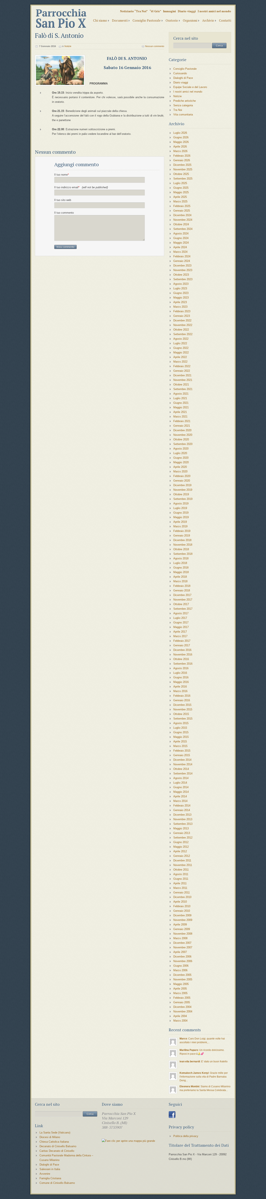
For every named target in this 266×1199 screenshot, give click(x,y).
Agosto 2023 (180, 283)
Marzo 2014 (180, 801)
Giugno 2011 (180, 878)
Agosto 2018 (180, 558)
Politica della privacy (185, 1136)
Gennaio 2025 (181, 210)
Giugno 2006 (180, 965)
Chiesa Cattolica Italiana (54, 1141)
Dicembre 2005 (182, 974)
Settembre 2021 (182, 389)
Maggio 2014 (181, 791)
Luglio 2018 (180, 563)
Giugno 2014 (180, 787)
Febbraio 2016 (181, 695)
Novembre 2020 (182, 434)
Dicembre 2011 (182, 860)
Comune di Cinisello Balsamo (57, 1182)
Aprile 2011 (180, 883)
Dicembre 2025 (182, 164)
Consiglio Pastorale (147, 20)
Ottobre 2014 (181, 768)
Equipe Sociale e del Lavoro (190, 87)
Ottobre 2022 (181, 329)
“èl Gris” (155, 11)
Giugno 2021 (180, 402)
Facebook (172, 1114)
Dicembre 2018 (182, 540)
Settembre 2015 (182, 718)
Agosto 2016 (180, 668)
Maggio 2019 (181, 517)
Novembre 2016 (182, 654)
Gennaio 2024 (181, 261)
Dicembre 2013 (182, 814)
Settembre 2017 (182, 608)
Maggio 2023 (181, 297)
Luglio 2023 (180, 288)
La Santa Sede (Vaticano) (54, 1132)
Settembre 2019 (182, 498)
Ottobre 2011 (181, 869)
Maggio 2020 (181, 462)
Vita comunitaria (183, 114)
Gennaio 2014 (181, 810)
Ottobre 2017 (181, 604)
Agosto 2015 (180, 723)
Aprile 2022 (180, 357)
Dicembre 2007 (182, 942)
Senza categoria (183, 105)
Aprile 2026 (180, 146)
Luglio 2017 (180, 617)
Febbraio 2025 (181, 206)
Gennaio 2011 (181, 892)
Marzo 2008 (180, 938)
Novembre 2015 (182, 709)
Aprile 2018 (180, 576)
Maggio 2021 (181, 407)
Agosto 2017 (180, 613)
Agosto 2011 (180, 874)
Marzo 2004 (180, 1020)
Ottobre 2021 (181, 384)
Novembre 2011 (182, 865)
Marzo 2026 (180, 151)
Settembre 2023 (182, 279)
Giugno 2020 (180, 457)
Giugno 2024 (180, 238)
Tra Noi (177, 109)
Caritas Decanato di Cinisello (56, 1150)
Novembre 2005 (182, 979)
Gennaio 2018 (181, 590)
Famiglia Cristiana (50, 1178)
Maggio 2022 (181, 352)
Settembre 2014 (182, 773)
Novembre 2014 (182, 764)
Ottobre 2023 (181, 274)
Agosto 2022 (180, 338)
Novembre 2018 (182, 544)
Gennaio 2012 (181, 855)
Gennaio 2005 (181, 1002)
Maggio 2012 (181, 846)
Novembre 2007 (182, 947)
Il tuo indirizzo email (81, 187)
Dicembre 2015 (182, 704)
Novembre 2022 (182, 325)
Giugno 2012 (180, 842)
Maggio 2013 (181, 828)
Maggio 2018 (181, 572)
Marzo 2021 (180, 416)
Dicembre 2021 (182, 375)
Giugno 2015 (180, 732)
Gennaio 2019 (181, 535)
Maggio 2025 (181, 192)
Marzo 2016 (180, 691)
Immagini (169, 11)
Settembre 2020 (182, 444)
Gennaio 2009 (181, 929)
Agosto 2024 (180, 233)
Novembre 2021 (182, 380)
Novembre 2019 (182, 489)
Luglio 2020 (180, 453)
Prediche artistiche (184, 100)
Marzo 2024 (180, 251)
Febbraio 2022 (181, 366)
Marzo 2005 (180, 993)
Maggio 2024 (181, 242)
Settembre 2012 (182, 837)
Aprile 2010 (180, 901)
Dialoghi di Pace (183, 77)
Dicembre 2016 (182, 650)
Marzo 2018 (180, 581)
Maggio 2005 (181, 984)
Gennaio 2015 (181, 755)
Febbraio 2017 (181, 640)
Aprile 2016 (180, 686)
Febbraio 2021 (181, 421)
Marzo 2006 (180, 970)
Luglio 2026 (180, 132)
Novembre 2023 (182, 270)
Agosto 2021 (180, 393)
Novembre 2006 (182, 961)
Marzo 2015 (180, 746)
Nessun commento (154, 46)
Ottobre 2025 (181, 174)
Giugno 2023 (180, 293)
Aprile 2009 (180, 924)
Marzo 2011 (180, 887)
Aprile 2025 (180, 196)
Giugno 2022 (180, 347)
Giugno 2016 (180, 677)
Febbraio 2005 (181, 997)
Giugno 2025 (180, 187)
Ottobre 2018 (181, 549)
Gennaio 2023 (181, 315)
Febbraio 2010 (181, 906)
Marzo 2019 (180, 526)
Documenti (120, 20)
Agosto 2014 (180, 778)
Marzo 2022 (180, 361)
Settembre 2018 (182, 553)
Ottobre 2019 (181, 494)
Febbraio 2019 (181, 531)
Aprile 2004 (180, 1016)
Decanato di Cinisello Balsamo (57, 1146)
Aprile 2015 (180, 741)
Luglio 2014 (180, 782)
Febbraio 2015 (181, 750)
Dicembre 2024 (182, 215)
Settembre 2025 (182, 178)
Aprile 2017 (180, 631)
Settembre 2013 (182, 823)
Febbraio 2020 (181, 476)
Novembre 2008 (182, 933)
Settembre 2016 (182, 663)
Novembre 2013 (182, 819)
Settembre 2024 (182, 228)
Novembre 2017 (182, 599)
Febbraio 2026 (181, 155)
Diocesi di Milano (49, 1137)
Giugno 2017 (180, 622)
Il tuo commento (64, 212)
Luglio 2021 (180, 398)
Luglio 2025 (180, 183)
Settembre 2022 (182, 334)
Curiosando (180, 73)
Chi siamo (100, 20)
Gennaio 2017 (181, 645)
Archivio (208, 20)
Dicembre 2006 (182, 956)
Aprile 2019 (180, 521)
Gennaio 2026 (181, 160)
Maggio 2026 (181, 142)
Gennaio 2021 (181, 425)
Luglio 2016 (180, 672)
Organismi (190, 20)
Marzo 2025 (180, 201)
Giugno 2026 (180, 137)
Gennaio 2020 (181, 480)
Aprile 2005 (180, 988)
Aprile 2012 (180, 851)
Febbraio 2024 (181, 256)
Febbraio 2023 (181, 311)
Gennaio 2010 (181, 910)
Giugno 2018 (180, 567)
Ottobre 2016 (181, 659)
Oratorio (172, 20)
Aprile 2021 (180, 412)
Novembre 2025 (182, 169)
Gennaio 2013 (181, 833)
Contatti (225, 20)
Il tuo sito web (62, 200)
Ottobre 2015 (181, 714)
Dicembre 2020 (182, 430)
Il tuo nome (61, 174)
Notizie (67, 46)
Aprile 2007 (180, 952)
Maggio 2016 (181, 682)
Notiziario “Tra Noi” (134, 11)
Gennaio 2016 (181, 700)
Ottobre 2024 (181, 224)
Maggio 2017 (181, 627)
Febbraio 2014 (181, 805)
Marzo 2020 (180, 471)
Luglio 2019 (180, 508)
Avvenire (44, 1173)
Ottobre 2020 (181, 439)
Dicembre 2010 (182, 897)
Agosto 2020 (180, 448)
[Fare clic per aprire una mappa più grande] (128, 1140)
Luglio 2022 (180, 343)
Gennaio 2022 (181, 370)
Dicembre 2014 (182, 759)
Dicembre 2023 (182, 265)
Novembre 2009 (182, 920)
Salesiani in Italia (49, 1169)
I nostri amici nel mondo (214, 11)
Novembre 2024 (182, 219)
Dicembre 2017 (182, 595)
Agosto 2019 (180, 503)
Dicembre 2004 (182, 1006)
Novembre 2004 (182, 1011)
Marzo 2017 (180, 636)
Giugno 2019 (180, 512)
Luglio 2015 (180, 727)
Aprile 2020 (180, 466)
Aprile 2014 (180, 796)
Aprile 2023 (180, 302)
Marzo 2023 (180, 306)
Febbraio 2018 (181, 585)
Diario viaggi (187, 11)
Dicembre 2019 (182, 485)
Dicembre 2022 (182, 320)
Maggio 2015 (181, 736)
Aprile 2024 (180, 247)
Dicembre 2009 (182, 915)
